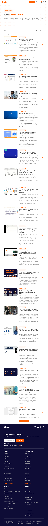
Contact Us (27, 489)
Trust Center (7, 496)
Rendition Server (8, 471)
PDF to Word (28, 454)
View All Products (8, 483)
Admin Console (7, 473)
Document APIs (7, 463)
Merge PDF (27, 463)
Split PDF (27, 473)
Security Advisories (8, 498)
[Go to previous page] (17, 421)
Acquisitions (27, 491)
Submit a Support (9, 503)
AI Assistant (6, 458)
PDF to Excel (27, 468)
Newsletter (7, 443)
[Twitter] (43, 427)
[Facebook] (40, 427)
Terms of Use (28, 521)
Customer (8, 493)
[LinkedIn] (38, 427)
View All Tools (28, 483)
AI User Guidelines (30, 523)
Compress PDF (28, 466)
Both (21, 445)
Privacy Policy (20, 521)
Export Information (29, 493)
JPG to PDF (27, 456)
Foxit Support (9, 506)
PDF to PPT (27, 478)
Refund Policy (21, 523)
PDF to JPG (27, 461)
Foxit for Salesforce (8, 476)
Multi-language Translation (12, 491)
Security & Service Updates (11, 445)
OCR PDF (27, 476)
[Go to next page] (31, 421)
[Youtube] (35, 427)
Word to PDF (28, 458)
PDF (6, 466)
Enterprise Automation (9, 468)
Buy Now (32, 2)
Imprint (37, 523)
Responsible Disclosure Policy (11, 501)
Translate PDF (28, 471)
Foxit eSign (6, 456)
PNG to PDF (27, 480)
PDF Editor (6, 454)
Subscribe (20, 440)
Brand (8, 508)
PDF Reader (7, 461)
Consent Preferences (37, 521)
